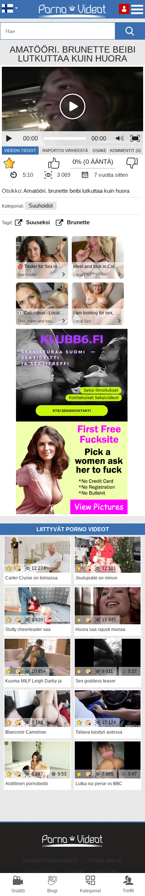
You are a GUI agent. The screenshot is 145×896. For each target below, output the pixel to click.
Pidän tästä (55, 163)
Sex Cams (107, 871)
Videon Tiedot (20, 150)
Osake (99, 150)
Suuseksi (38, 222)
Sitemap (75, 871)
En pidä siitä (130, 163)
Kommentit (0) (125, 150)
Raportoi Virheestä (65, 150)
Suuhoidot (41, 205)
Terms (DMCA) (105, 860)
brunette (78, 222)
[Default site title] (72, 9)
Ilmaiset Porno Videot (50, 860)
